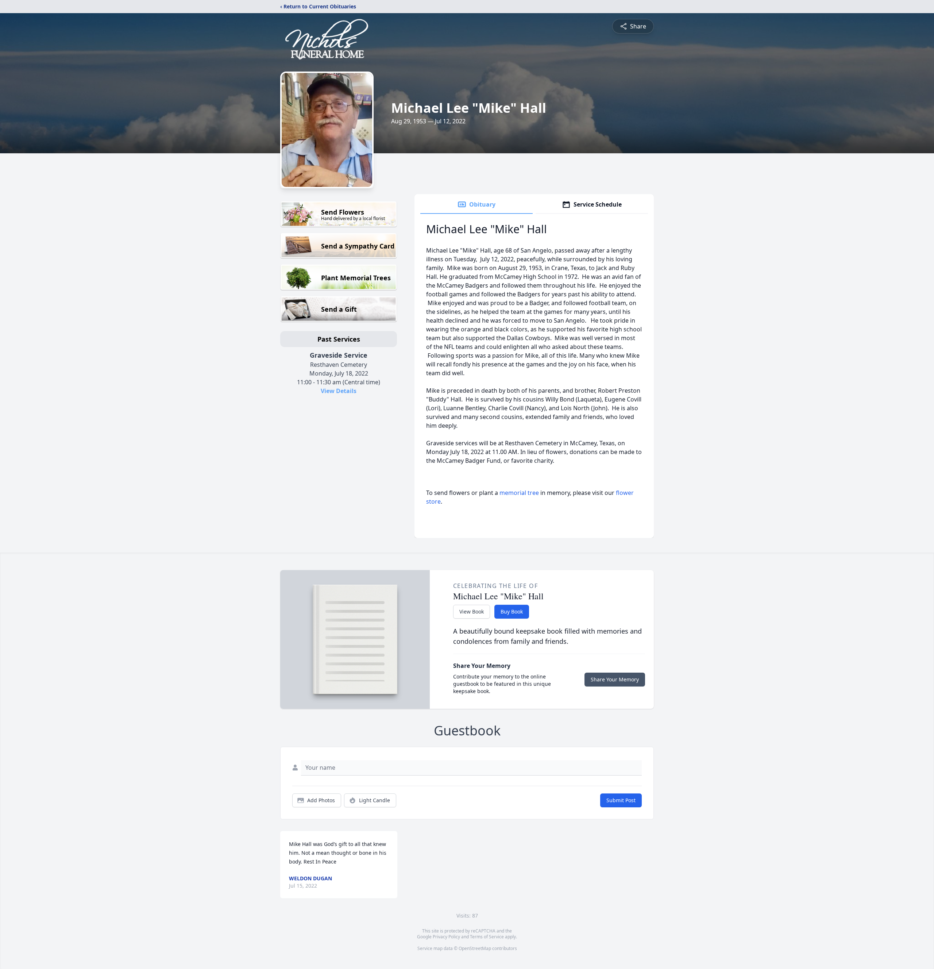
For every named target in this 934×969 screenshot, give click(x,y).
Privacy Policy (446, 937)
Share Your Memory (615, 679)
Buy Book (512, 611)
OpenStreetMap (475, 948)
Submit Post (621, 800)
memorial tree (519, 493)
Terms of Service (487, 937)
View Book (471, 611)
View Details (338, 391)
